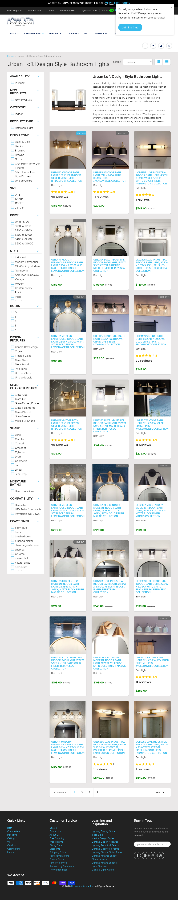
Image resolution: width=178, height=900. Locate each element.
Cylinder (19, 452)
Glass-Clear (21, 394)
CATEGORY (18, 107)
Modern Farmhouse (26, 262)
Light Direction (99, 866)
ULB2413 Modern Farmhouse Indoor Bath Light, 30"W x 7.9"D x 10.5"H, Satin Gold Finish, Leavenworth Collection (67, 511)
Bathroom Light (23, 128)
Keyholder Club (88, 10)
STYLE (14, 251)
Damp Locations (24, 491)
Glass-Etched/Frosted (27, 403)
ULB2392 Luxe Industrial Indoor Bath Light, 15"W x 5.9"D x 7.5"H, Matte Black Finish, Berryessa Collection (109, 426)
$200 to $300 (23, 230)
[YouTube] (160, 855)
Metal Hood (21, 364)
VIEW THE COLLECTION (117, 3)
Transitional (21, 270)
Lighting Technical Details (105, 845)
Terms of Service (58, 862)
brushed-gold (22, 536)
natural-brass (22, 562)
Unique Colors (23, 181)
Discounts (55, 848)
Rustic (18, 292)
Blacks (18, 146)
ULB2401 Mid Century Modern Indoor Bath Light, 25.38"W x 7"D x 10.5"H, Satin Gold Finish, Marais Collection (108, 511)
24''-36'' (19, 208)
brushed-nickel (23, 541)
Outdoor (101, 33)
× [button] (171, 7)
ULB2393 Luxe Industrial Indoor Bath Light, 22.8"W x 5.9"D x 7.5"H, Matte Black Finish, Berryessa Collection (152, 587)
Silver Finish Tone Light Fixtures (25, 174)
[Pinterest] (145, 855)
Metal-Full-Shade (24, 421)
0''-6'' (17, 194)
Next (158, 792)
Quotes (50, 10)
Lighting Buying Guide (103, 831)
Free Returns (34, 10)
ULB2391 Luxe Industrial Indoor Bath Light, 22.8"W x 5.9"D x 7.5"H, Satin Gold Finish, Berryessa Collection (109, 587)
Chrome (19, 554)
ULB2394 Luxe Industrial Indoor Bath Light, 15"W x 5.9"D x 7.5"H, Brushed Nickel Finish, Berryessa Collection (109, 265)
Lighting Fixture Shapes (104, 862)
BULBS (15, 306)
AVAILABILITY (20, 76)
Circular (19, 439)
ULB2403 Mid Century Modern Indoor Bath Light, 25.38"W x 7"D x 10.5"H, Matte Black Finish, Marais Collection (67, 587)
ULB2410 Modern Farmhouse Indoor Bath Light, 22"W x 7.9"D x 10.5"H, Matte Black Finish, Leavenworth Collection (67, 265)
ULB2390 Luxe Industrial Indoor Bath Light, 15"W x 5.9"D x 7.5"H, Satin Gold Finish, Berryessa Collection (67, 663)
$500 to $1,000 (23, 243)
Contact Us (55, 831)
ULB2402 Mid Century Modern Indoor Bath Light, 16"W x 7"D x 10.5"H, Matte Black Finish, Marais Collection (151, 511)
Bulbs (105, 10)
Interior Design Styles (103, 838)
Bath (13, 33)
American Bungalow (26, 275)
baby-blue (20, 528)
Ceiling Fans (13, 848)
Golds (18, 159)
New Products (23, 100)
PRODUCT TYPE (21, 121)
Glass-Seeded (22, 416)
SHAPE (15, 428)
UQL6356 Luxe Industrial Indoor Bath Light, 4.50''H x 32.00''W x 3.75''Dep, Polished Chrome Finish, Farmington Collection (109, 747)
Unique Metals (23, 377)
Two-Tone (20, 369)
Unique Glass (22, 373)
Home (10, 56)
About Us (54, 834)
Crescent (20, 448)
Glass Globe (21, 360)
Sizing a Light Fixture (103, 869)
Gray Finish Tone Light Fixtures (27, 166)
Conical (19, 443)
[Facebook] (137, 855)
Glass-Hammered (24, 408)
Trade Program (67, 10)
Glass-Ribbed (22, 412)
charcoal (19, 549)
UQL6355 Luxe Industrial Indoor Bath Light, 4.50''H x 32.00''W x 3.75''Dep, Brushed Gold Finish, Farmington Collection (152, 747)
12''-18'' (18, 199)
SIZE (13, 188)
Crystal (18, 351)
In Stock (19, 83)
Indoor (18, 114)
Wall (87, 33)
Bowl (17, 435)
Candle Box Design (26, 347)
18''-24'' (18, 203)
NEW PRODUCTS (18, 92)
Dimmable (20, 505)
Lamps (10, 852)
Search (53, 827)
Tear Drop (20, 474)
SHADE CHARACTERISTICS (23, 387)
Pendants (55, 33)
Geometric (20, 461)
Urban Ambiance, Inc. (82, 886)
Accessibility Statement (62, 866)
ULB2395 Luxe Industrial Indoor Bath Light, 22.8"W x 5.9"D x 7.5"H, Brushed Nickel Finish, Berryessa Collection (152, 265)
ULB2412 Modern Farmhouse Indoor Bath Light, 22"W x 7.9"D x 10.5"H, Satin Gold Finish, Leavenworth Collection (67, 342)
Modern (19, 283)
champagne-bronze (26, 545)
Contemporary (23, 288)
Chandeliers (32, 33)
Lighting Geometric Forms (105, 848)
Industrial (20, 257)
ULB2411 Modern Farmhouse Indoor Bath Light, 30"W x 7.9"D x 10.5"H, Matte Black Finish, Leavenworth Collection (67, 747)
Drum (18, 456)
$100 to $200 (22, 226)
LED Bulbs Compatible (27, 509)
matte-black (21, 558)
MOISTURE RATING (18, 483)
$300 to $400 (23, 235)
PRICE (14, 215)
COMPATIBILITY (21, 498)
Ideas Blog (97, 834)
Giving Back (56, 845)
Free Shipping (14, 10)
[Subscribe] (166, 844)
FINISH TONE (19, 135)
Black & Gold (22, 142)
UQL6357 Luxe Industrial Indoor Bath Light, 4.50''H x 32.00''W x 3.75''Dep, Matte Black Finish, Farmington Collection (152, 178)
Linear (18, 469)
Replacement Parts (59, 855)
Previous (61, 792)
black (17, 532)
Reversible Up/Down (27, 514)
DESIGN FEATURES (17, 339)
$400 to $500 (23, 239)
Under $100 (21, 222)
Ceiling (74, 33)
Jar (16, 465)
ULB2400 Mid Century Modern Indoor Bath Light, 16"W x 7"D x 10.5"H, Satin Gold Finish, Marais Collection (109, 663)
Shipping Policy (58, 852)
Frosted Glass (22, 356)
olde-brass (20, 567)
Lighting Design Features (105, 841)
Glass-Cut (20, 399)
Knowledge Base (58, 869)
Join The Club (130, 27)
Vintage (19, 279)
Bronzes (19, 150)
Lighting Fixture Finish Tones (107, 852)
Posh (17, 297)
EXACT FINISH (20, 521)
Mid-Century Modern (27, 266)
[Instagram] (152, 855)
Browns (19, 155)
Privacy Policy (57, 859)
